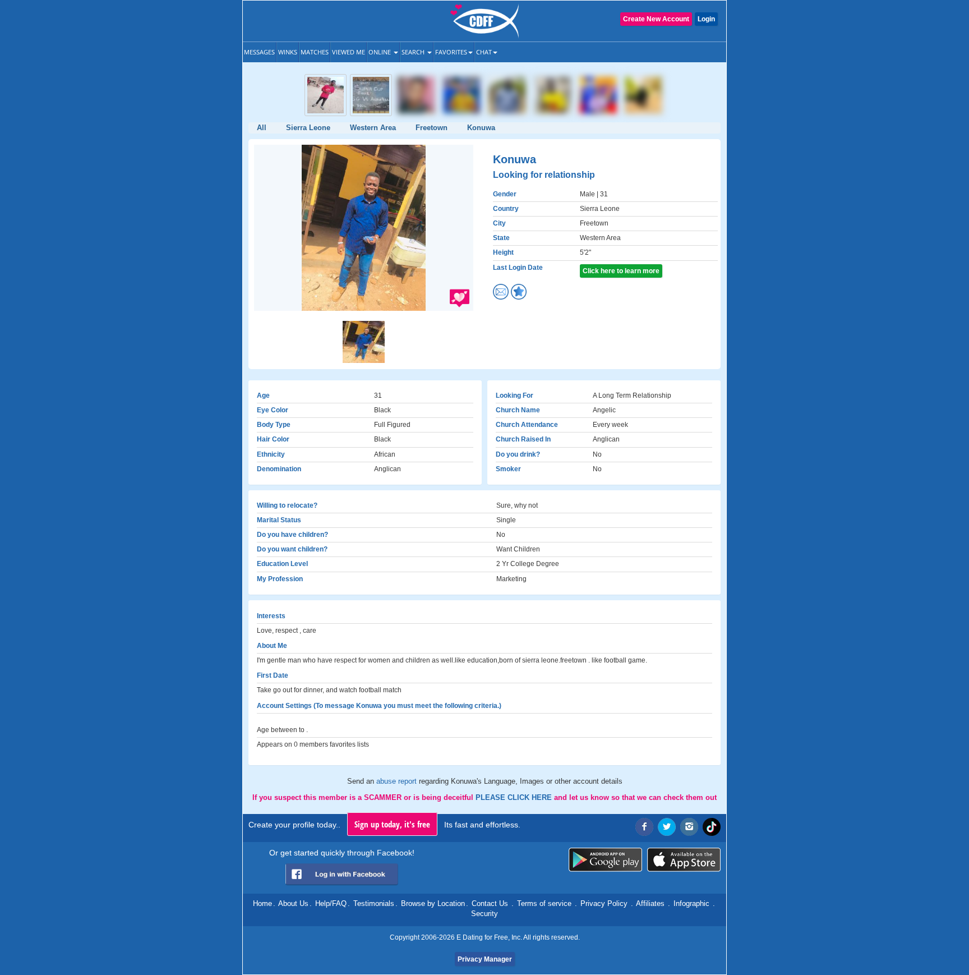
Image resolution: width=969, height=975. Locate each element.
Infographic (691, 903)
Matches (315, 52)
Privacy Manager (485, 959)
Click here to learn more (621, 271)
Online (380, 52)
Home (262, 903)
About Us (293, 903)
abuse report (397, 781)
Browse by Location (433, 903)
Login (706, 19)
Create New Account (656, 19)
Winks (287, 52)
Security (484, 913)
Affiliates (650, 903)
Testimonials (373, 903)
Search (414, 52)
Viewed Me (348, 52)
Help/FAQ (331, 903)
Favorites (451, 52)
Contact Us (490, 903)
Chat (484, 52)
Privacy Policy (603, 903)
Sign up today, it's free (392, 824)
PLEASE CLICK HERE (515, 797)
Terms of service (544, 903)
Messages (259, 52)
